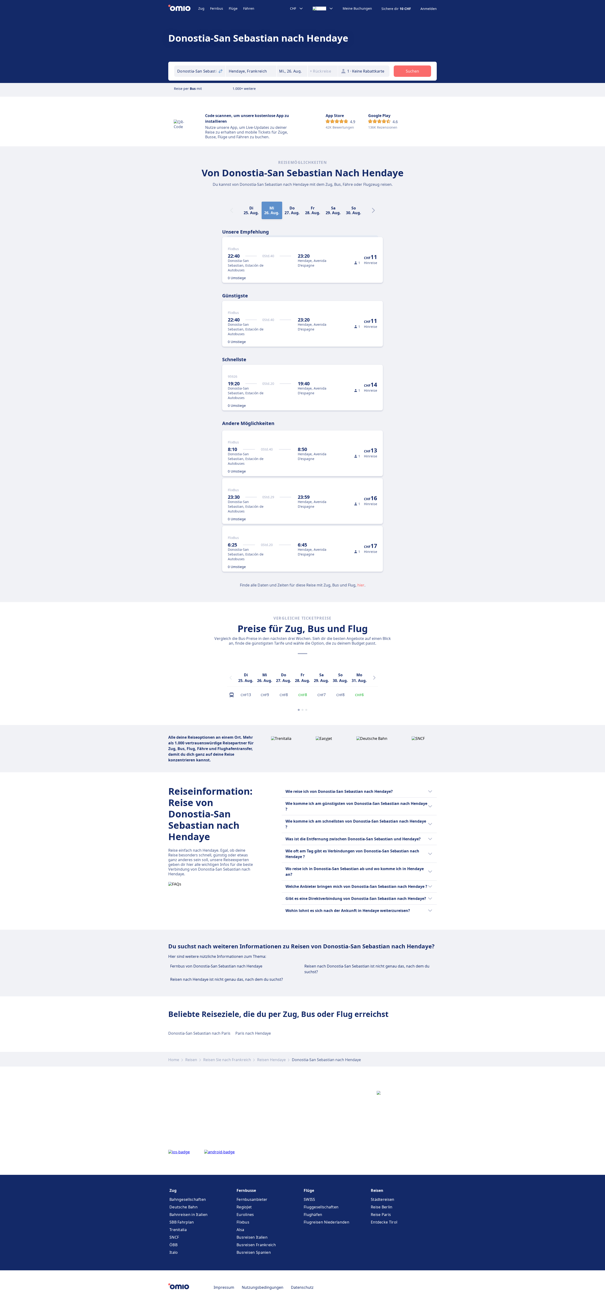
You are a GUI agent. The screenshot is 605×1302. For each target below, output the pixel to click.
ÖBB (173, 1244)
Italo (173, 1252)
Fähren (248, 8)
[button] (292, 71)
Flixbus (243, 1222)
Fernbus (216, 8)
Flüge (233, 8)
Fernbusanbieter (252, 1199)
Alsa (240, 1229)
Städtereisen (382, 1199)
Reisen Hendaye (271, 1059)
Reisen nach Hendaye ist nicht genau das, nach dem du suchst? (226, 979)
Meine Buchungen (357, 8)
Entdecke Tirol (384, 1222)
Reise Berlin (382, 1207)
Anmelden (428, 9)
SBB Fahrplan (181, 1222)
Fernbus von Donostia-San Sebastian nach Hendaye (216, 966)
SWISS (309, 1199)
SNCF (174, 1237)
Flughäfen (313, 1214)
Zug (201, 8)
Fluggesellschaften (321, 1207)
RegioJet (244, 1207)
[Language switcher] (323, 8)
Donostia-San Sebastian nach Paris (199, 1033)
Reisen (191, 1059)
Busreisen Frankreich (256, 1244)
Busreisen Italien (252, 1237)
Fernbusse (246, 1190)
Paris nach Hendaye (253, 1033)
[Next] (373, 210)
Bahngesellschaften (187, 1199)
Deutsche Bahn (183, 1207)
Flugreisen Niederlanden (326, 1222)
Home (173, 1059)
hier (360, 585)
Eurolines (245, 1214)
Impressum (224, 1287)
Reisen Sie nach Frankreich (227, 1059)
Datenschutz (302, 1287)
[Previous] (230, 677)
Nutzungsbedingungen (262, 1287)
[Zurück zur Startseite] (183, 8)
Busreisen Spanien (254, 1252)
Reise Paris (381, 1214)
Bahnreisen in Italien (188, 1214)
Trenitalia (178, 1229)
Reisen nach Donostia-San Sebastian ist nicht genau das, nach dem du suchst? (366, 968)
